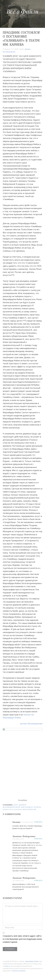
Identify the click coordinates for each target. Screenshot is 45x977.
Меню (22, 15)
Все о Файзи (22, 11)
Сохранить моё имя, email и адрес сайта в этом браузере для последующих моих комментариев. (22, 939)
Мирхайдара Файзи (31, 807)
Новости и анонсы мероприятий (19, 810)
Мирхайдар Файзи (32, 961)
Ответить (38, 822)
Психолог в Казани (18, 971)
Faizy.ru (7, 966)
